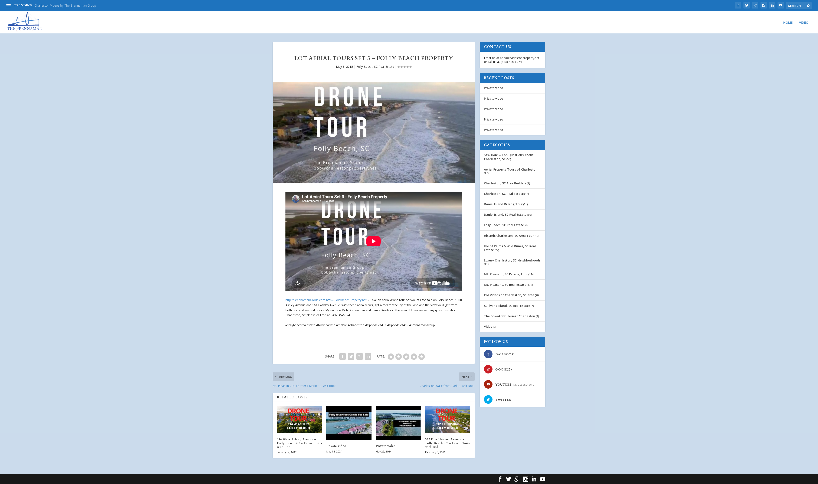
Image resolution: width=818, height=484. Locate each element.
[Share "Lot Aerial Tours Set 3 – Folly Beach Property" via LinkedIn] (368, 356)
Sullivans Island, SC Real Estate (507, 306)
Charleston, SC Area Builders (505, 183)
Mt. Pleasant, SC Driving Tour (506, 274)
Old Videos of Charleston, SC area (509, 295)
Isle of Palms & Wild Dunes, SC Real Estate (510, 248)
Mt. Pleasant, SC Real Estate (505, 285)
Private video (336, 446)
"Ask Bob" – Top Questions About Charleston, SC (509, 157)
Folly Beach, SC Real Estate (375, 67)
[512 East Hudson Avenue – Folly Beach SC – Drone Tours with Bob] (447, 419)
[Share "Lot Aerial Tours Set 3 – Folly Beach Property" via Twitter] (351, 356)
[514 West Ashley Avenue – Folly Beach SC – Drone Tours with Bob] (299, 419)
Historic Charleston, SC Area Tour (509, 236)
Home (788, 22)
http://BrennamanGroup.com (305, 300)
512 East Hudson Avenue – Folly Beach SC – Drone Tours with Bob (447, 443)
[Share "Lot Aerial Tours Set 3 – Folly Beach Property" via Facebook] (342, 356)
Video (803, 22)
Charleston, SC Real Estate (504, 194)
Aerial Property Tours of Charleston (510, 169)
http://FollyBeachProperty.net (346, 300)
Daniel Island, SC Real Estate (505, 215)
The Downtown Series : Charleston (509, 316)
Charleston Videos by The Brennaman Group (65, 5)
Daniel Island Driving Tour (503, 204)
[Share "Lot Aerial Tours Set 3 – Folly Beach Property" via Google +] (359, 356)
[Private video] (349, 423)
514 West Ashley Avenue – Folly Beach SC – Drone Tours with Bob (299, 443)
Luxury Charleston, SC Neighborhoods (512, 260)
